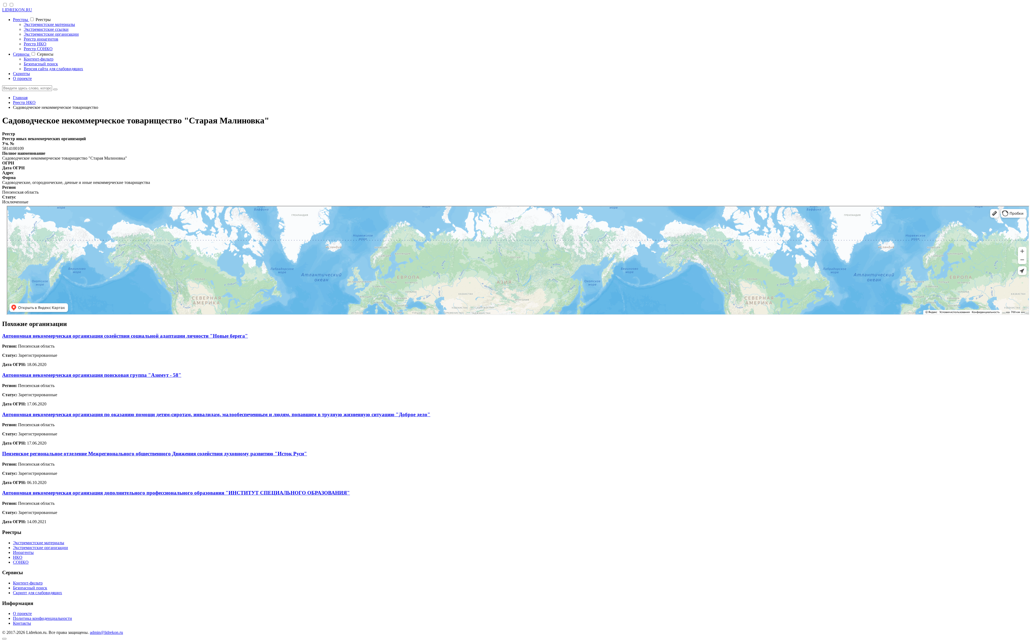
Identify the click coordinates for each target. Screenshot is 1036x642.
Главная (20, 97)
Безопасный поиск (41, 64)
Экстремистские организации (51, 34)
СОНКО (21, 562)
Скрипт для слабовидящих (37, 592)
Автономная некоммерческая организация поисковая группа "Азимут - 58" (91, 375)
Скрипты (21, 73)
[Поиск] (55, 89)
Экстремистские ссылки (46, 29)
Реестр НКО (35, 44)
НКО (17, 557)
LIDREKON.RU (17, 10)
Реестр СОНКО (38, 48)
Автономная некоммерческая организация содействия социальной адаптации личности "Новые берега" (125, 336)
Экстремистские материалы (49, 24)
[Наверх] (4, 639)
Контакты (22, 623)
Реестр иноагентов (41, 39)
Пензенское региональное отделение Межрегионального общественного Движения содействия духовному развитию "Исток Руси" (154, 453)
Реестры (21, 19)
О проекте (22, 78)
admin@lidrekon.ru (106, 632)
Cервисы (21, 54)
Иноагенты (23, 552)
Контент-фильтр (38, 59)
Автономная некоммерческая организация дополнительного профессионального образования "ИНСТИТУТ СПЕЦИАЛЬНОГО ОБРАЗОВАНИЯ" (176, 493)
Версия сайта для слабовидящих (53, 68)
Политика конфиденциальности (42, 618)
